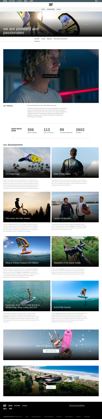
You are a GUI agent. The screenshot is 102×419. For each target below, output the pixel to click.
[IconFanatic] (19, 1)
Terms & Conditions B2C (36, 416)
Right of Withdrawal (69, 416)
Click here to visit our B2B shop (77, 405)
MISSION (49, 38)
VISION (43, 38)
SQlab (62, 269)
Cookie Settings (87, 416)
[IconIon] (5, 1)
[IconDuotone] (12, 1)
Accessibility (78, 416)
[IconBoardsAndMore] (51, 4)
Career (59, 9)
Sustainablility (51, 9)
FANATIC (19, 272)
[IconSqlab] (26, 1)
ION (55, 180)
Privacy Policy (59, 416)
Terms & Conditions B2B (48, 416)
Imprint (27, 416)
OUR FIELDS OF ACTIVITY (61, 38)
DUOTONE (71, 226)
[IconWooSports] (31, 1)
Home (43, 9)
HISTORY (36, 38)
